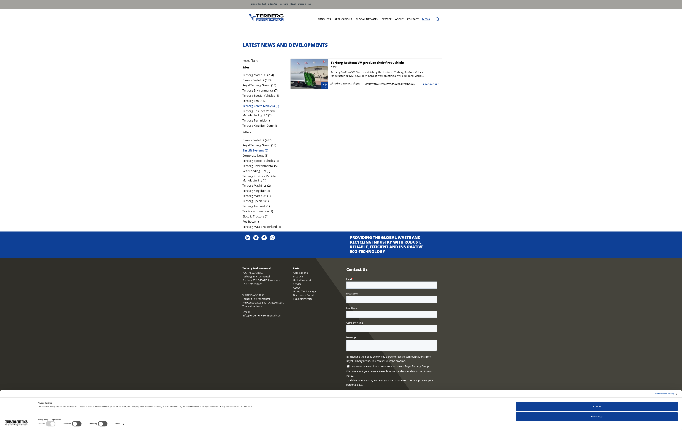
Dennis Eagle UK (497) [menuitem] (257, 140)
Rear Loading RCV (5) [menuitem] (256, 171)
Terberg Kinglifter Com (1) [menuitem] (259, 126)
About (399, 19)
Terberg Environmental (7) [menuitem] (260, 90)
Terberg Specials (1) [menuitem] (255, 201)
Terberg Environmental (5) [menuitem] (260, 166)
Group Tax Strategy (304, 291)
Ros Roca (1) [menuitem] (250, 222)
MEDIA (426, 19)
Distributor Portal (303, 295)
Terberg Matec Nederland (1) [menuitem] (261, 227)
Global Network (302, 280)
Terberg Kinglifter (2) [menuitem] (256, 191)
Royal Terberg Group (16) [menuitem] (259, 85)
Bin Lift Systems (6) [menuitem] (255, 150)
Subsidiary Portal (303, 299)
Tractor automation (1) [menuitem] (257, 211)
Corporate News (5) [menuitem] (255, 156)
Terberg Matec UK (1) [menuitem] (256, 196)
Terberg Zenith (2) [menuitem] (254, 101)
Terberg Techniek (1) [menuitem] (256, 120)
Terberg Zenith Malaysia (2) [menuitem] (260, 106)
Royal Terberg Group (300, 3)
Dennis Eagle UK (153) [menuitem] (257, 80)
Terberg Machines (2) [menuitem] (256, 186)
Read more (430, 84)
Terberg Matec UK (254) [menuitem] (258, 75)
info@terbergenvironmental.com (261, 315)
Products (324, 19)
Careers (284, 3)
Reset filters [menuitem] (250, 61)
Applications (343, 19)
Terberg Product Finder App (263, 3)
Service (387, 19)
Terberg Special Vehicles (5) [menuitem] (260, 96)
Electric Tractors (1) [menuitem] (255, 216)
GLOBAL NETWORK (367, 19)
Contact (413, 19)
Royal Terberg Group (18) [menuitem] (259, 145)
